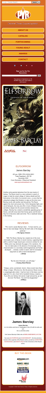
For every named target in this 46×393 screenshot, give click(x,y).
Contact (23, 59)
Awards (23, 53)
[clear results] (39, 2)
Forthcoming (23, 42)
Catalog (23, 36)
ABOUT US (23, 30)
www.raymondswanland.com (23, 182)
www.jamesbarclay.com (32, 334)
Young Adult (23, 48)
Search (35, 2)
